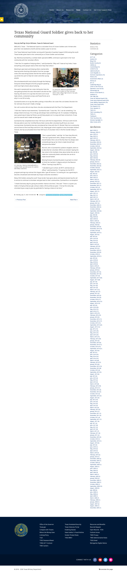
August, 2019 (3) (94, 234)
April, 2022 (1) (94, 177)
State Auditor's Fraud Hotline (74, 532)
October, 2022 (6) (95, 167)
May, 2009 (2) (94, 470)
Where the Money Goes (47, 532)
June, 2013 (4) (94, 378)
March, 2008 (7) (94, 498)
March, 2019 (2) (94, 244)
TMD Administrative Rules (98, 538)
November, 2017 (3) (95, 274)
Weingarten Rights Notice (98, 543)
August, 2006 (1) (94, 506)
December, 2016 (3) (95, 295)
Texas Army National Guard (52, 194)
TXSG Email (93, 540)
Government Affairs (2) (96, 79)
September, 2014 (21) (96, 348)
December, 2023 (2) (95, 142)
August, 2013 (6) (94, 374)
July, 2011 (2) (93, 423)
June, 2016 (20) (94, 307)
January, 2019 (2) (94, 248)
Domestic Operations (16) (97, 75)
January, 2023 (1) (94, 162)
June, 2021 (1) (94, 193)
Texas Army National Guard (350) (99, 100)
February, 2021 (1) (95, 201)
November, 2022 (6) (95, 166)
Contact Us (87, 10)
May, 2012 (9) (94, 403)
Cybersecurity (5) (95, 71)
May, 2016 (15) (94, 309)
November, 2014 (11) (96, 344)
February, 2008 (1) (95, 500)
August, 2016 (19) (95, 303)
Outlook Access (95, 532)
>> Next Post (74, 199)
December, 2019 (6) (95, 226)
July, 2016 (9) (93, 305)
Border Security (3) (95, 63)
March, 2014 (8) (94, 360)
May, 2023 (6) (94, 156)
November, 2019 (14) (96, 228)
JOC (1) (92, 82)
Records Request (95, 527)
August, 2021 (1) (94, 191)
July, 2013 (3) (93, 376)
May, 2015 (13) (94, 333)
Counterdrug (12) (95, 67)
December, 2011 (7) (95, 413)
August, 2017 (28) (95, 280)
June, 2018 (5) (94, 260)
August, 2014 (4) (94, 350)
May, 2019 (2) (94, 240)
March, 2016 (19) (95, 313)
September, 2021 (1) (95, 189)
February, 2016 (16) (95, 315)
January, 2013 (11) (95, 388)
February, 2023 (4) (95, 160)
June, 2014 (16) (94, 354)
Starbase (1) (93, 94)
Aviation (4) (93, 59)
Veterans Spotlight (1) (96, 120)
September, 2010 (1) (95, 441)
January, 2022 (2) (94, 181)
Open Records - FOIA (96, 530)
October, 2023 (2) (95, 146)
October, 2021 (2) (95, 187)
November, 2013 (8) (95, 368)
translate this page (106, 569)
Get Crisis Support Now (102, 10)
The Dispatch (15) (95, 106)
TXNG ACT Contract (46, 543)
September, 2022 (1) (95, 169)
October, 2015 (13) (95, 323)
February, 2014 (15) (95, 362)
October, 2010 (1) (95, 439)
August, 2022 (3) (94, 171)
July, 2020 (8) (93, 215)
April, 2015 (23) (94, 335)
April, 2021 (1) (94, 197)
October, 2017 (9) (95, 276)
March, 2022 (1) (94, 179)
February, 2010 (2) (95, 455)
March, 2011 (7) (94, 431)
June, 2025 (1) (94, 134)
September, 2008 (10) (96, 486)
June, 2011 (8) (94, 425)
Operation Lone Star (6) (97, 88)
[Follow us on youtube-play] (100, 560)
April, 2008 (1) (94, 496)
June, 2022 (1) (94, 175)
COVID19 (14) (94, 69)
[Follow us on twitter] (105, 560)
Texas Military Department (66, 194)
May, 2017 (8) (94, 285)
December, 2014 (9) (95, 342)
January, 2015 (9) (94, 341)
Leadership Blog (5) (95, 84)
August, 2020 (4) (94, 213)
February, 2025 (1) (95, 140)
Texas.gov (43, 527)
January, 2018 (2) (94, 270)
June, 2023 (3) (94, 154)
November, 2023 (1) (95, 144)
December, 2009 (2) (95, 458)
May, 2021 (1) (94, 195)
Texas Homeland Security (73, 524)
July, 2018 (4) (93, 258)
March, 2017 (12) (95, 289)
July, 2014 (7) (93, 352)
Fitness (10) (93, 77)
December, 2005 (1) (95, 508)
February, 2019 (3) (95, 246)
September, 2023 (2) (95, 148)
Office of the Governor (47, 524)
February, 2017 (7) (95, 291)
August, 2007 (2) (94, 504)
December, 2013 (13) (96, 366)
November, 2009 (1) (95, 460)
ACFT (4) (92, 57)
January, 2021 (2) (94, 203)
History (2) (93, 80)
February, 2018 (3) (95, 268)
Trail (41, 538)
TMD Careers (44, 546)
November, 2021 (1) (95, 185)
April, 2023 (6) (94, 158)
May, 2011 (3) (94, 427)
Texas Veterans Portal (72, 527)
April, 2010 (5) (94, 451)
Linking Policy (44, 535)
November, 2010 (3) (95, 437)
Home (51, 10)
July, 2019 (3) (93, 236)
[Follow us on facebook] (95, 560)
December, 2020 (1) (95, 205)
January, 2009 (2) (94, 478)
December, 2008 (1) (95, 480)
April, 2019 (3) (94, 242)
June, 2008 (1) (94, 492)
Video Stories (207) (95, 122)
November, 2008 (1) (95, 482)
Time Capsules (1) (95, 108)
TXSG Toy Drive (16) (95, 118)
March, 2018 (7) (94, 266)
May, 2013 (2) (94, 380)
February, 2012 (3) (95, 409)
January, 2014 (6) (94, 364)
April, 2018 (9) (94, 264)
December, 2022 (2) (95, 164)
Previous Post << (20, 199)
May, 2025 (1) (94, 136)
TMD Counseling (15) (96, 112)
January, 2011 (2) (94, 435)
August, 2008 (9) (94, 488)
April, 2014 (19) (94, 358)
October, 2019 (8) (95, 230)
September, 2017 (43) (96, 278)
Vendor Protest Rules (72, 535)
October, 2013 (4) (95, 370)
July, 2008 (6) (93, 490)
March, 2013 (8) (94, 384)
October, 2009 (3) (95, 462)
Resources (70, 10)
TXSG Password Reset (47, 540)
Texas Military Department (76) (99, 102)
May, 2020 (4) (94, 217)
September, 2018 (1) (95, 256)
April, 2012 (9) (94, 405)
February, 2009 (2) (95, 476)
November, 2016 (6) (95, 297)
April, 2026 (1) (94, 130)
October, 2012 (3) (95, 394)
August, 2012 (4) (94, 398)
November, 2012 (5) (95, 392)
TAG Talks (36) (94, 96)
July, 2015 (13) (94, 329)
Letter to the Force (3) (96, 86)
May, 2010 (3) (94, 449)
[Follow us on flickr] (111, 560)
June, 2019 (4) (94, 238)
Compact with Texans (46, 530)
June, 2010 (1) (94, 447)
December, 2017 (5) (95, 272)
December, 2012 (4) (95, 390)
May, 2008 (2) (94, 494)
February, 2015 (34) (95, 339)
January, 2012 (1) (94, 411)
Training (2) (93, 116)
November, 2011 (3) (95, 415)
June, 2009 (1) (94, 468)
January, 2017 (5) (94, 293)
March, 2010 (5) (94, 453)
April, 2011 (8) (94, 429)
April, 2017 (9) (94, 287)
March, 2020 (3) (94, 221)
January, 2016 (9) (94, 317)
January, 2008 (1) (94, 502)
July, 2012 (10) (94, 399)
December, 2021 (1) (95, 183)
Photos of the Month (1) (97, 92)
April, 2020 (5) (94, 219)
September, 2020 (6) (95, 211)
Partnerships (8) (94, 90)
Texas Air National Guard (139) (98, 98)
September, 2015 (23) (96, 325)
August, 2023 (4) (94, 150)
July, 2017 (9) (93, 282)
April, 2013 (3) (94, 382)
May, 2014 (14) (94, 356)
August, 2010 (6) (94, 443)
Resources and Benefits (97, 524)
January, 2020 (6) (94, 225)
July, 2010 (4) (93, 445)
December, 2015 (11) (96, 319)
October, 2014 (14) (95, 346)
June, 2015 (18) (94, 331)
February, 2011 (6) (95, 433)
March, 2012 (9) (94, 407)
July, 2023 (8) (93, 152)
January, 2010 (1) (94, 457)
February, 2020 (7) (95, 223)
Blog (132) (93, 61)
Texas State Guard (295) (97, 104)
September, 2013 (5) (95, 372)
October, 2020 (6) (95, 209)
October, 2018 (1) (95, 254)
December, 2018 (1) (95, 250)
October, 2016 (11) (95, 299)
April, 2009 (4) (94, 472)
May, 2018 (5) (94, 262)
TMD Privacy (94, 535)
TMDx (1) (92, 114)
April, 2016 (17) (94, 311)
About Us (60, 10)
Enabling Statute (70, 530)
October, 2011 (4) (95, 417)
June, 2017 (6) (94, 283)
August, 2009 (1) (94, 466)
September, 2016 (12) (96, 301)
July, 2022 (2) (93, 173)
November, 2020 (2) (95, 207)
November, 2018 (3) (95, 252)
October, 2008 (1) (95, 484)
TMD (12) (92, 110)
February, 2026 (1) (95, 132)
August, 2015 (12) (95, 327)
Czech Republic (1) (95, 73)
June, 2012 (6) (94, 401)
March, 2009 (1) (94, 474)
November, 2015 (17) (96, 321)
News (78, 10)
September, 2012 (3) (95, 396)
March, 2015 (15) (95, 337)
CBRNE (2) (93, 65)
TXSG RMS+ (68, 538)
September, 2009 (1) (95, 464)
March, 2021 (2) (94, 199)
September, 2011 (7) (95, 419)
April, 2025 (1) (94, 138)
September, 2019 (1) (95, 232)
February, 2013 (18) (95, 386)
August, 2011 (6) (94, 421)
